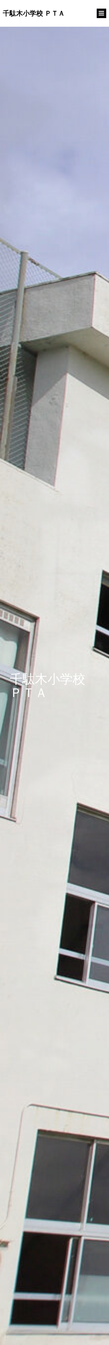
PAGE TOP (100, 1299)
